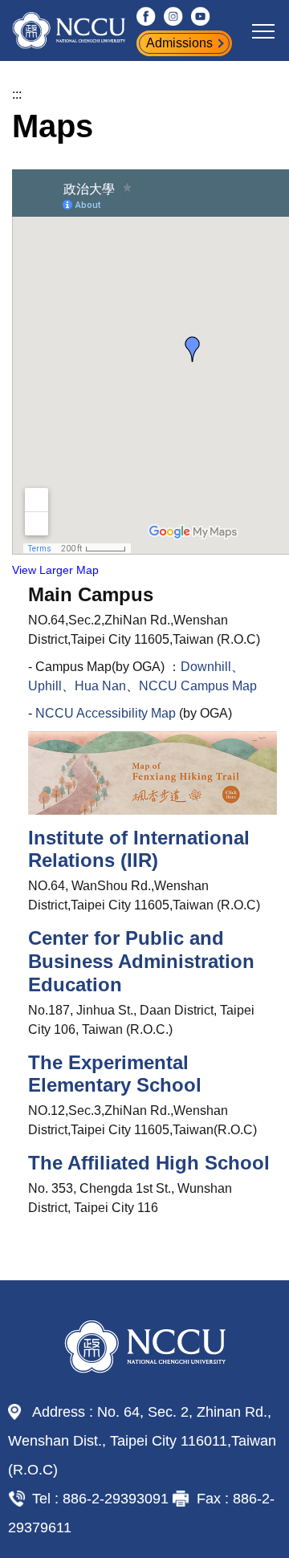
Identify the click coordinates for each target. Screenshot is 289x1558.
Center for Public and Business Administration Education (141, 961)
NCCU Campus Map (198, 686)
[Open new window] (146, 16)
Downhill (206, 666)
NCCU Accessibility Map (105, 713)
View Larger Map (55, 570)
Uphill (45, 686)
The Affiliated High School (149, 1163)
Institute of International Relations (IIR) (139, 849)
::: (17, 94)
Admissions (179, 43)
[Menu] (263, 31)
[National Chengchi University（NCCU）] (92, 30)
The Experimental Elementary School (114, 1074)
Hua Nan (100, 686)
